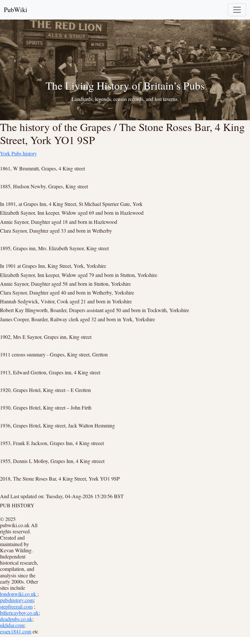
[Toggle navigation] (237, 9)
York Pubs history (18, 153)
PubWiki (15, 9)
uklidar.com (12, 625)
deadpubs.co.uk (16, 618)
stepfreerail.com (16, 606)
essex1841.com (15, 631)
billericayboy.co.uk (19, 612)
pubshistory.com (17, 600)
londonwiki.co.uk (18, 593)
